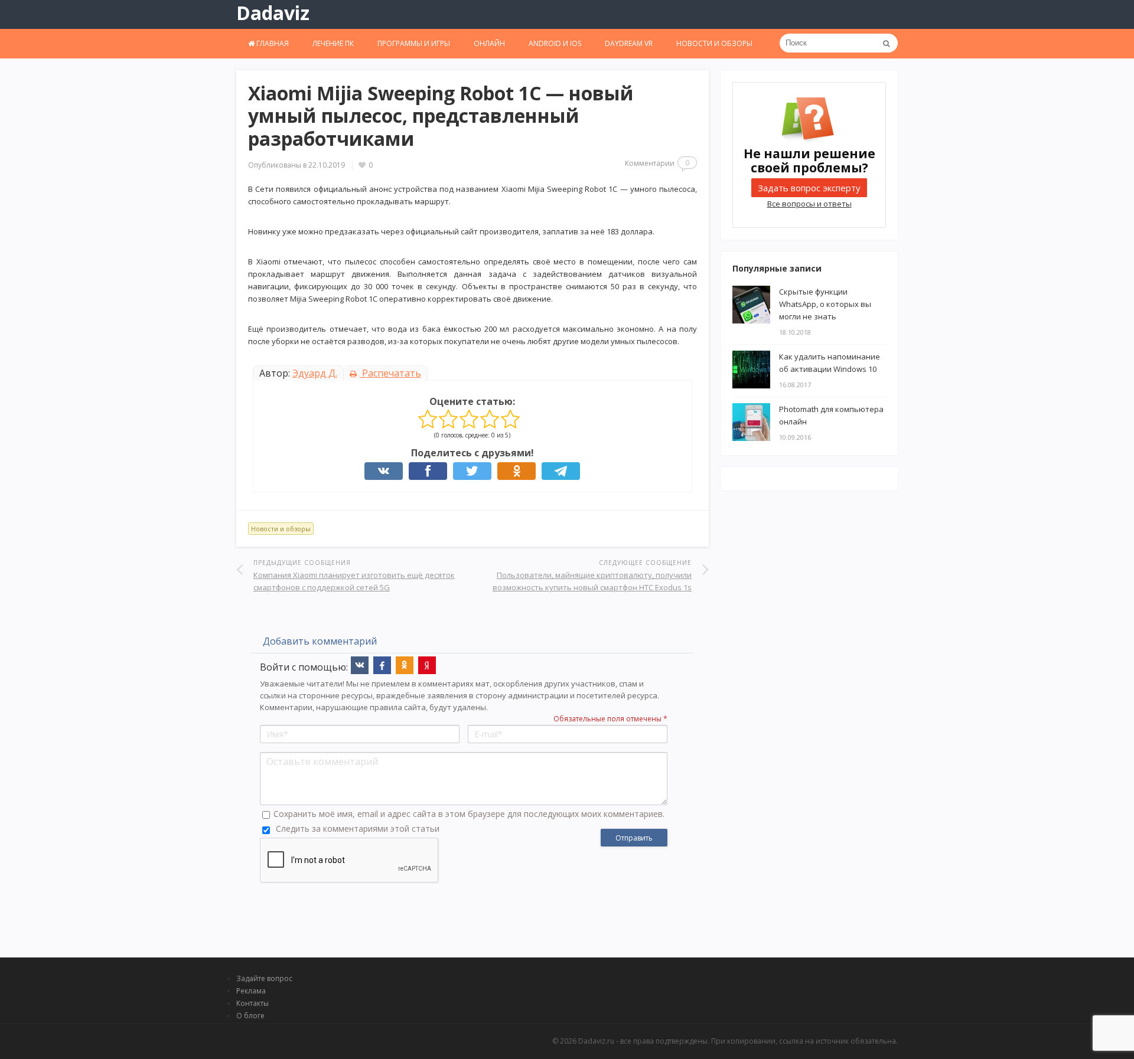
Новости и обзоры (714, 43)
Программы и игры (413, 43)
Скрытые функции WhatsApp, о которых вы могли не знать (825, 304)
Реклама (251, 991)
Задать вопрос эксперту (809, 188)
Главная (272, 43)
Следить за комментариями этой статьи (357, 828)
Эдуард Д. (314, 373)
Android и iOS (555, 43)
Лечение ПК (333, 43)
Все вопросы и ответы (809, 203)
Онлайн (489, 43)
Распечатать (390, 373)
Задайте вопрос (264, 978)
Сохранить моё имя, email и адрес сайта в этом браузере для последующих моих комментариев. (468, 813)
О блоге (250, 1016)
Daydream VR (629, 43)
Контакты (252, 1003)
